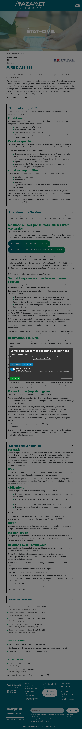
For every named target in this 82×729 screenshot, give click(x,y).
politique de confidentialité (42, 359)
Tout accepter (16, 364)
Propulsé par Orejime (66, 378)
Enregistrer (15, 378)
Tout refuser (28, 364)
